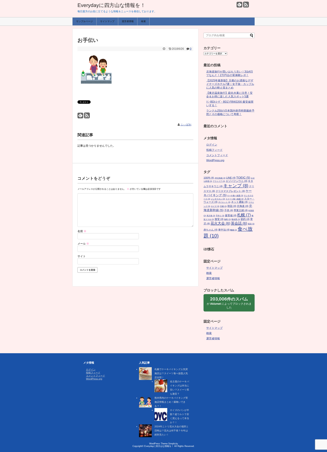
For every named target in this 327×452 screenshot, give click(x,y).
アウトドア (219, 181)
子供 (228, 210)
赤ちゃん (210, 229)
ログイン (211, 144)
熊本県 (235, 219)
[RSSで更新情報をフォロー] (246, 6)
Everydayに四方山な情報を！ (111, 5)
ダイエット (224, 202)
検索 (143, 21)
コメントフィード (217, 155)
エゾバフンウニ (236, 181)
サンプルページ (84, 21)
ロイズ (215, 206)
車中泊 (224, 229)
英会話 (239, 223)
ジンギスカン (218, 199)
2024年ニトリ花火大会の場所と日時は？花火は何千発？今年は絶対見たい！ (171, 430)
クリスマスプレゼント (230, 191)
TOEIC (243, 177)
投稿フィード (214, 150)
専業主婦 (241, 210)
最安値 (230, 215)
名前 (81, 231)
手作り (220, 216)
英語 (251, 224)
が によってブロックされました (229, 304)
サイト (81, 256)
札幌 (244, 215)
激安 (219, 219)
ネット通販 (239, 202)
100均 (209, 177)
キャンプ (235, 185)
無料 (227, 219)
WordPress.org (215, 160)
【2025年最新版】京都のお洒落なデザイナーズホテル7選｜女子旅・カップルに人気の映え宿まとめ (230, 84)
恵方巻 (211, 216)
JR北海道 (220, 178)
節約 (245, 219)
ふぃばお (186, 124)
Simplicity (173, 443)
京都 (223, 206)
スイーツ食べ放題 (235, 199)
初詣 (231, 206)
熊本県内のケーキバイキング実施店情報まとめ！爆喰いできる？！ (171, 401)
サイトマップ (107, 21)
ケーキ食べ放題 (235, 195)
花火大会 (220, 223)
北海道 (242, 206)
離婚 (233, 230)
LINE (231, 177)
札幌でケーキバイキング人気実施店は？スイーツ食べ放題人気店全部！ (171, 373)
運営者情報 (128, 21)
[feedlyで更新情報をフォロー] (239, 6)
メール (83, 243)
